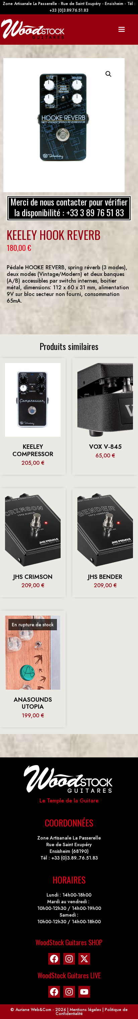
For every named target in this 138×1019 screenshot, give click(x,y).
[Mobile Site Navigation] (121, 29)
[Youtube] (84, 992)
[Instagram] (69, 959)
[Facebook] (54, 959)
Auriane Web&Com (33, 1010)
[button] (108, 74)
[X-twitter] (84, 959)
